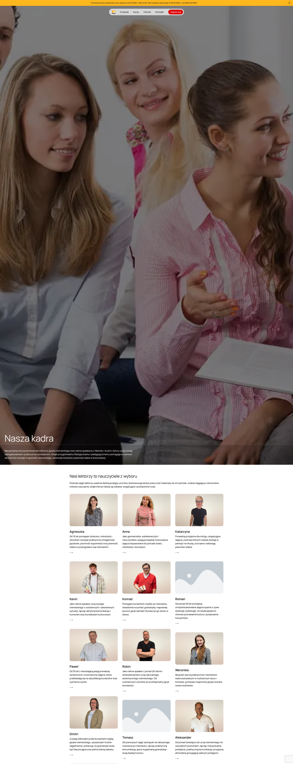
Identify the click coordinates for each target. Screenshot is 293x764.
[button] (94, 524)
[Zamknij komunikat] (289, 3)
